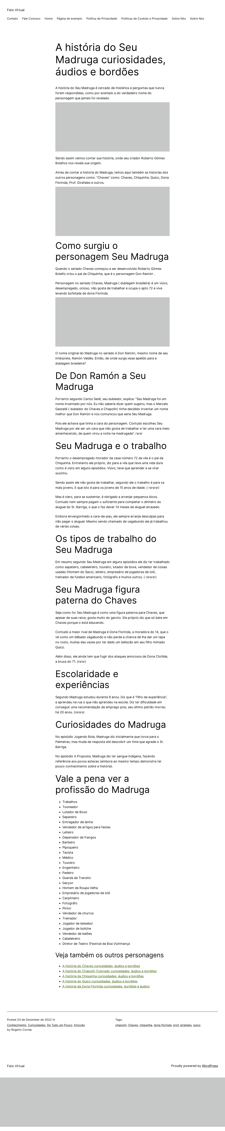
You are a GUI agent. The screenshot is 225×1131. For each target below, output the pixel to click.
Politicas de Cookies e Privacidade (144, 18)
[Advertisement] (112, 127)
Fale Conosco (31, 18)
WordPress (210, 1066)
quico (197, 1025)
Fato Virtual (15, 10)
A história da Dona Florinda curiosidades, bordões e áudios (106, 986)
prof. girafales (182, 1025)
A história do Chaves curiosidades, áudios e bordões (101, 966)
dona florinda (163, 1025)
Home (49, 18)
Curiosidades (36, 1025)
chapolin (121, 1025)
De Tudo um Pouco (59, 1025)
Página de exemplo (69, 18)
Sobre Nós (179, 18)
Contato (12, 18)
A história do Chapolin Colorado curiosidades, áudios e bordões (109, 971)
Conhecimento (16, 1025)
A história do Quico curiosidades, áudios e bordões (99, 981)
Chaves (133, 1025)
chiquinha (146, 1025)
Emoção (79, 1025)
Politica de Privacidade (101, 18)
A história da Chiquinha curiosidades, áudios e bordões (103, 976)
